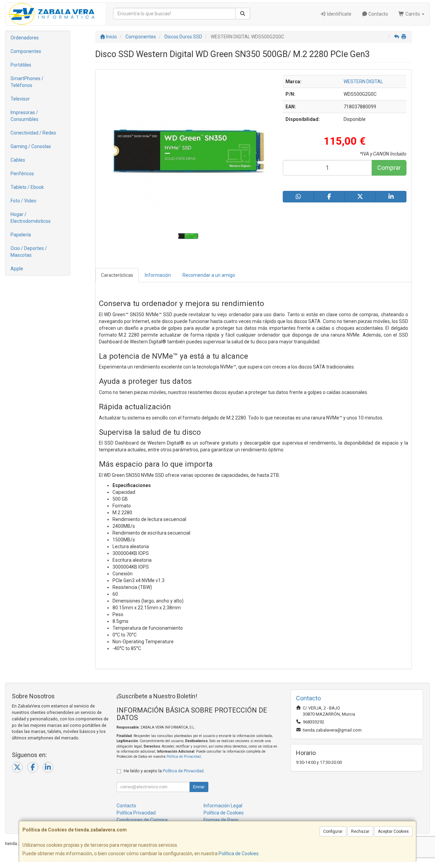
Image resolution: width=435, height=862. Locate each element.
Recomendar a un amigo (208, 275)
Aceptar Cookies (393, 831)
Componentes (26, 51)
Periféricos (22, 173)
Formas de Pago (221, 820)
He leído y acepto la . (164, 770)
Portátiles (21, 65)
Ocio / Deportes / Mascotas (29, 252)
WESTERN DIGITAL (363, 81)
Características (117, 275)
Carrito (412, 14)
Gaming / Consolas (31, 146)
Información (158, 275)
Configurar (333, 831)
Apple (17, 268)
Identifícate (338, 14)
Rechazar (360, 831)
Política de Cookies (239, 853)
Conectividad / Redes (33, 133)
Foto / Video (23, 200)
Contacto (377, 14)
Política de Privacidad (184, 756)
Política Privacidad (136, 812)
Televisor (20, 99)
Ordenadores (25, 37)
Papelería (21, 234)
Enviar (199, 787)
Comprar (389, 167)
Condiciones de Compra (142, 820)
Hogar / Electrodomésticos (31, 218)
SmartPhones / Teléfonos (27, 82)
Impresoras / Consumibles (24, 116)
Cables (18, 160)
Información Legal (223, 805)
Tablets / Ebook (27, 187)
